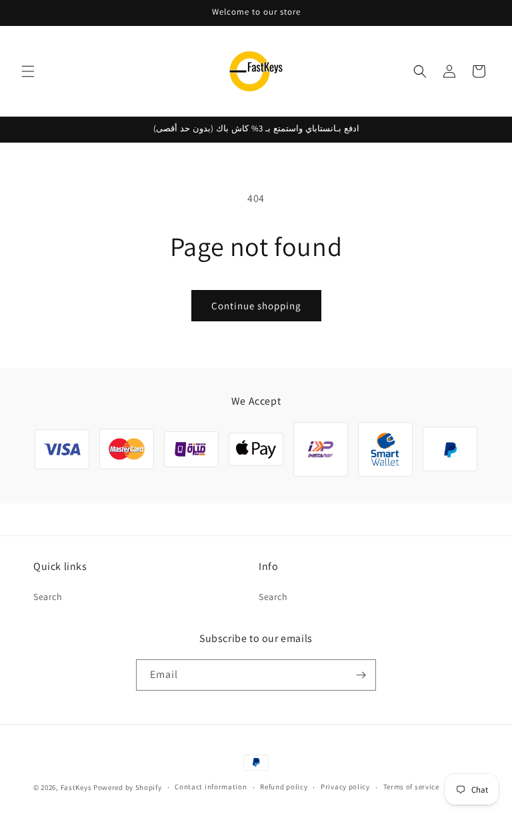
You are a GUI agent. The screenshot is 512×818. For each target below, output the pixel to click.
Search (48, 597)
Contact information (211, 786)
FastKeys (76, 787)
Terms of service (411, 786)
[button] (28, 71)
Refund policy (283, 786)
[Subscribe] (360, 675)
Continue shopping (256, 305)
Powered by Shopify (127, 787)
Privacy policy (345, 786)
